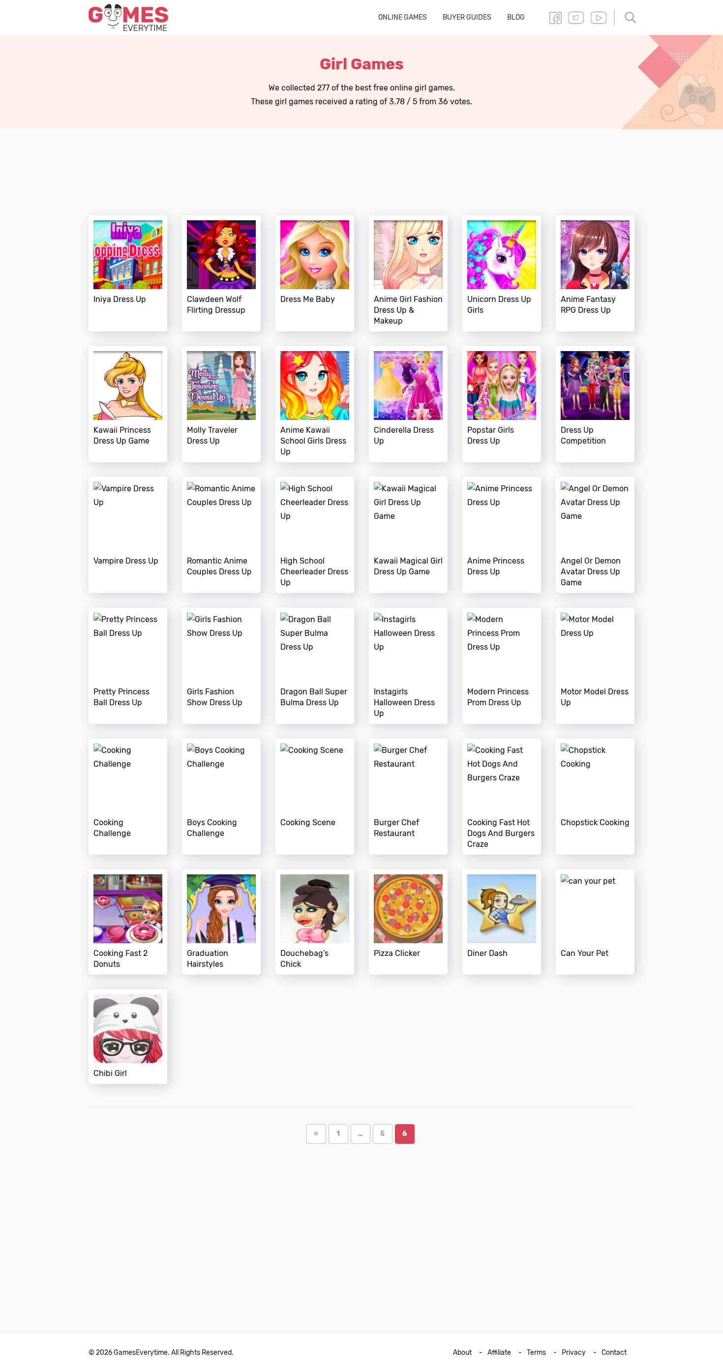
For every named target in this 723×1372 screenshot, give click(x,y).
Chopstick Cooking (595, 797)
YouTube (598, 18)
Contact (614, 1352)
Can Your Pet (595, 922)
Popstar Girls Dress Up (501, 404)
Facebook (555, 18)
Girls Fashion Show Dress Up (221, 666)
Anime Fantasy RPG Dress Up (595, 273)
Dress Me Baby (314, 273)
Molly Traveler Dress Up (221, 404)
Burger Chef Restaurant (408, 797)
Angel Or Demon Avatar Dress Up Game (595, 535)
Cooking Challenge (128, 797)
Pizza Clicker (408, 922)
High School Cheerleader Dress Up (314, 535)
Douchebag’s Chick (314, 922)
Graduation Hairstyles (221, 922)
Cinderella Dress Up (408, 404)
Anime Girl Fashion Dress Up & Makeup (408, 273)
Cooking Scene (314, 797)
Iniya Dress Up (128, 273)
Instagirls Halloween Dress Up (408, 666)
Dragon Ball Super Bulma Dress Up (314, 666)
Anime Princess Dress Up (501, 535)
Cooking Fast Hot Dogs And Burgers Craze (501, 797)
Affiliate (499, 1352)
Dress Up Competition (595, 404)
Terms (536, 1352)
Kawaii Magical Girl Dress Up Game (408, 535)
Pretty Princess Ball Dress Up (128, 666)
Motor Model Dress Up (595, 666)
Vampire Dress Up (128, 535)
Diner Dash (501, 922)
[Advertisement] (361, 167)
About (462, 1352)
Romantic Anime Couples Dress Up (221, 535)
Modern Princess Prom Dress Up (501, 666)
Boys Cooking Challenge (221, 797)
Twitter (576, 18)
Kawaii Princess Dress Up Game (128, 404)
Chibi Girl (128, 1036)
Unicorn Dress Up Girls (501, 273)
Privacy (574, 1352)
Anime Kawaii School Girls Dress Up (314, 404)
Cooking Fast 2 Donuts (128, 922)
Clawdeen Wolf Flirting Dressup (221, 273)
